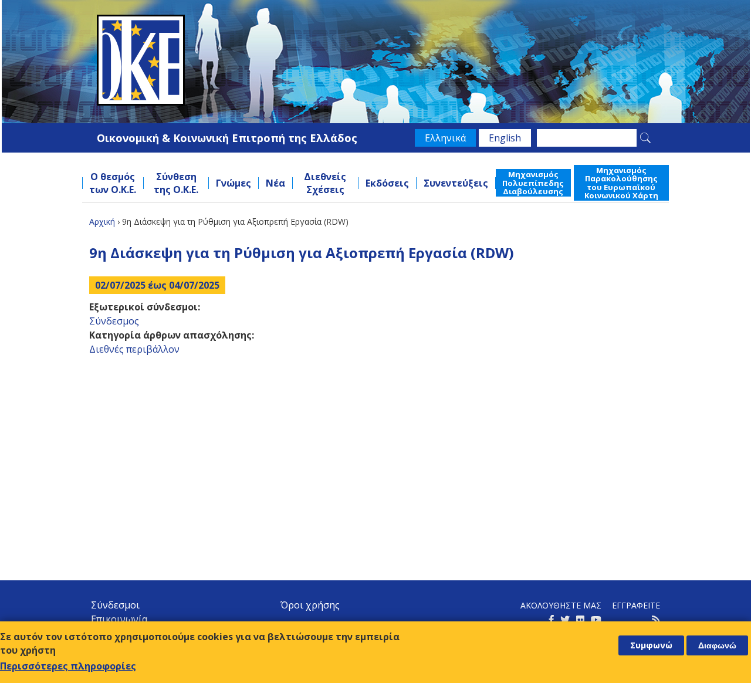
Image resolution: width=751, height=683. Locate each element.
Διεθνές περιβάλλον (134, 349)
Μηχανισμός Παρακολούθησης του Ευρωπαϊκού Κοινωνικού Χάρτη (621, 183)
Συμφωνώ (651, 645)
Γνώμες (233, 183)
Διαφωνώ (717, 645)
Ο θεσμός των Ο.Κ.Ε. (112, 183)
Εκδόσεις (387, 183)
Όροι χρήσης (310, 605)
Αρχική (102, 221)
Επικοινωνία (119, 619)
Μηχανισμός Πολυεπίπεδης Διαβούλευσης (533, 183)
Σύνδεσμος (114, 321)
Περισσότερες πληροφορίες (68, 666)
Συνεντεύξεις (456, 183)
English (505, 137)
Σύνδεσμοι (115, 605)
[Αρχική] (375, 60)
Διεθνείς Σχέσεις (325, 183)
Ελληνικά (445, 137)
